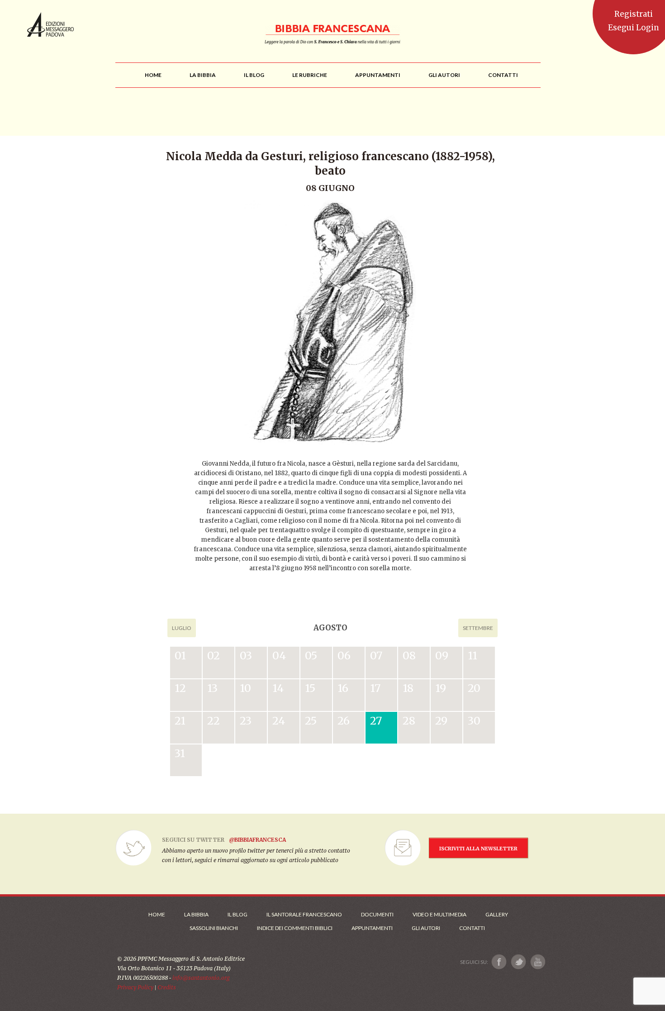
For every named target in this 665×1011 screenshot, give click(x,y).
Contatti (472, 928)
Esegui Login (633, 28)
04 (279, 655)
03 (246, 655)
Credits (166, 987)
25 (311, 720)
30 (474, 720)
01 (180, 655)
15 (310, 688)
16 (342, 688)
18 (408, 688)
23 (246, 720)
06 (344, 655)
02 (213, 655)
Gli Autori (426, 928)
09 (441, 655)
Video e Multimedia (439, 914)
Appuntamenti (372, 928)
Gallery (496, 914)
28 (409, 720)
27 (376, 720)
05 (311, 655)
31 (180, 753)
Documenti (377, 914)
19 (440, 688)
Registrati (633, 14)
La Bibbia (196, 914)
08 (409, 655)
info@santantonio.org (200, 977)
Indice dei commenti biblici (294, 928)
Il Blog (237, 914)
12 (180, 688)
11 (472, 655)
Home (156, 914)
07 (376, 655)
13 (212, 688)
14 (278, 688)
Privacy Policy (135, 987)
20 (474, 688)
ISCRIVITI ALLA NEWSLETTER (478, 848)
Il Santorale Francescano (304, 914)
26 (343, 720)
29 (441, 720)
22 (213, 720)
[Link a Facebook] (499, 962)
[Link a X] (518, 962)
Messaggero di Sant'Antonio (50, 24)
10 (245, 688)
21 (180, 720)
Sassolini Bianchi (214, 928)
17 (375, 688)
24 (278, 720)
